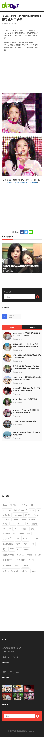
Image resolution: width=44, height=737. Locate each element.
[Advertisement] (22, 72)
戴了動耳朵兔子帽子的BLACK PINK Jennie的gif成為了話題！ (21, 267)
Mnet (16, 529)
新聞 (11, 672)
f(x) (4, 549)
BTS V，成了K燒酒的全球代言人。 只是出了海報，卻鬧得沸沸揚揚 (26, 389)
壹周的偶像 (6, 515)
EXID (17, 565)
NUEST (13, 524)
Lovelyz (20, 524)
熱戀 (32, 544)
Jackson (15, 519)
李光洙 (13, 504)
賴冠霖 (32, 510)
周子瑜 (5, 524)
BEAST (25, 570)
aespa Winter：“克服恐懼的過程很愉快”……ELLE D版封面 (26, 334)
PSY (12, 549)
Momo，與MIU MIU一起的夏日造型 (25, 399)
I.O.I (39, 510)
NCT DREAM (7, 510)
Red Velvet (20, 555)
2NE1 (31, 560)
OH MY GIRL (34, 539)
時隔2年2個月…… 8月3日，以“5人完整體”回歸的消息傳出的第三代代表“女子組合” (26, 346)
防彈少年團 (8, 554)
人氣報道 (32, 327)
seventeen (6, 519)
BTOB (38, 554)
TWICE (23, 504)
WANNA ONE (20, 510)
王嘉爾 (23, 519)
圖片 (14, 533)
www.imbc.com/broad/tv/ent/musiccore (22, 182)
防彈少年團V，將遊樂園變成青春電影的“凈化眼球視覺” (27, 356)
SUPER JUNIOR (11, 570)
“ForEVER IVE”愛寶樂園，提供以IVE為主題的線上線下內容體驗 (27, 378)
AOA (18, 543)
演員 (28, 533)
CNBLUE (25, 566)
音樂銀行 (28, 515)
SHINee (26, 549)
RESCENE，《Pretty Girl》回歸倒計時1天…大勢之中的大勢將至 (26, 411)
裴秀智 (17, 539)
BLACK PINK (18, 515)
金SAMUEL (37, 515)
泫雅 (9, 529)
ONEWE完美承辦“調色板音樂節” (25, 421)
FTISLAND (20, 560)
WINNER (7, 565)
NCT (31, 505)
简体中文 (15, 657)
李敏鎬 (29, 555)
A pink (34, 571)
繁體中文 (6, 657)
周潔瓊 (34, 524)
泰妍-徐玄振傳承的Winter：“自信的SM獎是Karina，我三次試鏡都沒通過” (26, 367)
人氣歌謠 (32, 519)
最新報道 (12, 327)
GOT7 (19, 549)
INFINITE (7, 560)
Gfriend (21, 533)
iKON (25, 543)
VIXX (25, 538)
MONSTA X (6, 533)
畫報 (32, 529)
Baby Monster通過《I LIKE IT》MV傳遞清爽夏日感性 (26, 433)
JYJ (4, 529)
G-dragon (8, 543)
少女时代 (7, 538)
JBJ (28, 524)
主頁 (4, 672)
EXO (5, 504)
